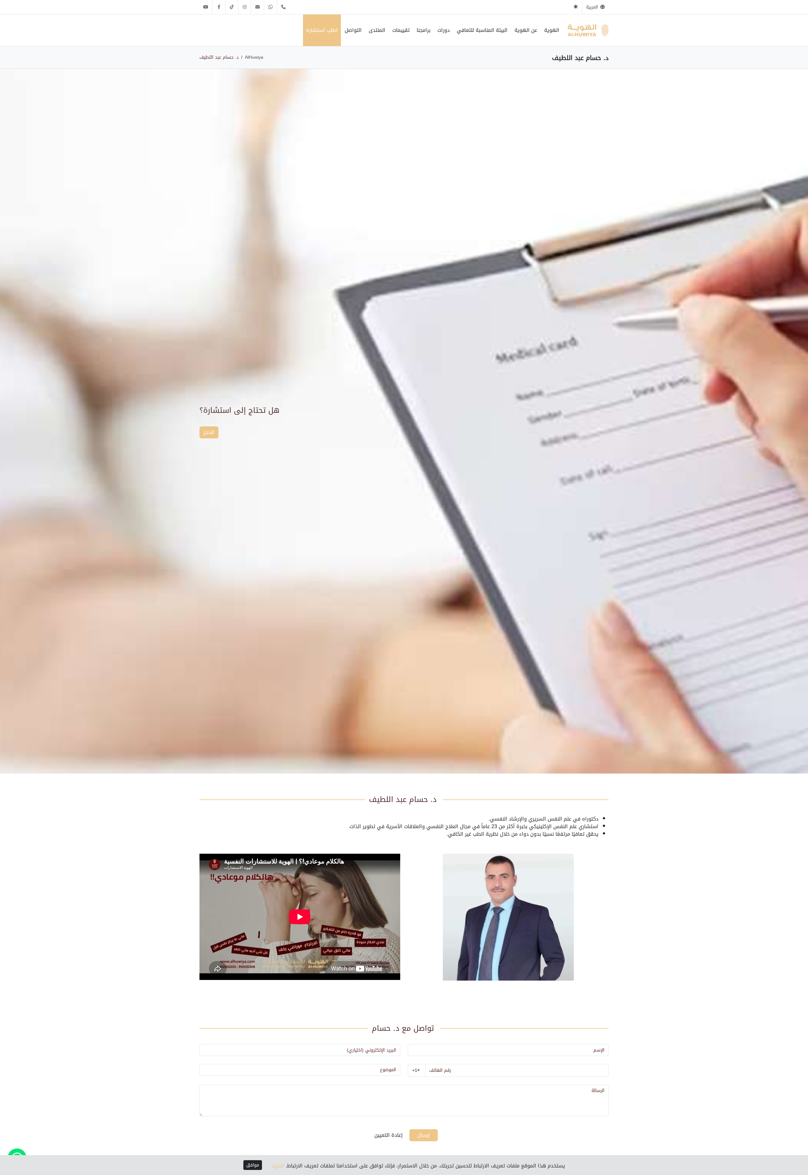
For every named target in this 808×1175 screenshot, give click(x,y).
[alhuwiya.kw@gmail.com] (257, 7)
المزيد (277, 1166)
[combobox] (416, 1070)
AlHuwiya (254, 57)
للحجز (209, 432)
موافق (252, 1165)
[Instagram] (244, 7)
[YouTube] (205, 7)
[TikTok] (231, 7)
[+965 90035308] (283, 7)
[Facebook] (218, 7)
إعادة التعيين (388, 1135)
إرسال (423, 1135)
